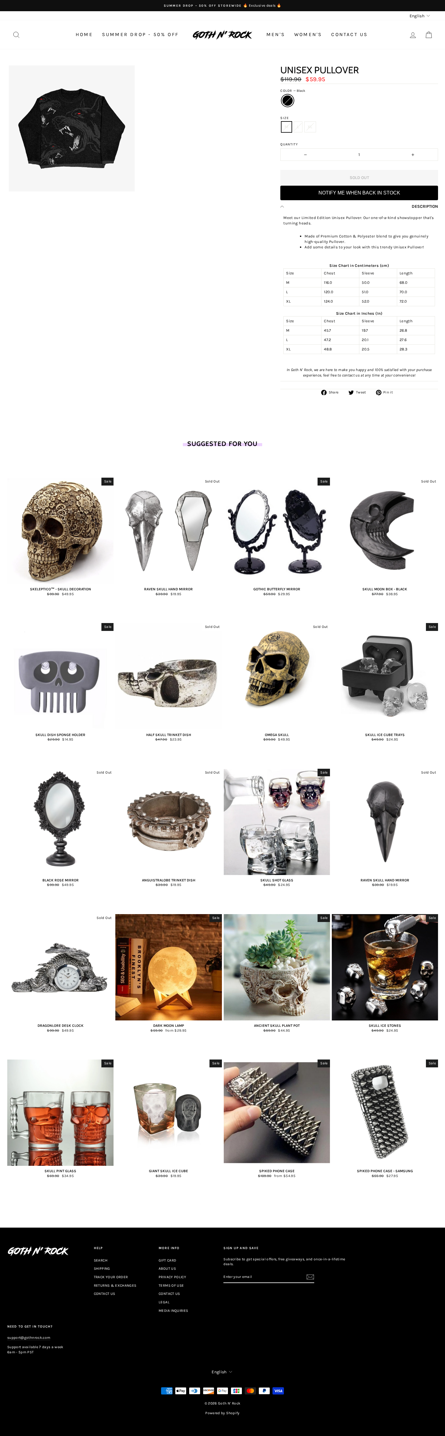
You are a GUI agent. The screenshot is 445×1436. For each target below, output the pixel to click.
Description (425, 206)
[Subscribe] (310, 1277)
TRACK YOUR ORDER (111, 1277)
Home (84, 34)
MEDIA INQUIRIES (173, 1310)
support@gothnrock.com (28, 1337)
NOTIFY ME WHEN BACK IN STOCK (359, 192)
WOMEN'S (308, 34)
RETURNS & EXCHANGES (115, 1285)
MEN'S (275, 34)
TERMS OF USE (171, 1285)
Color (292, 91)
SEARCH (100, 1260)
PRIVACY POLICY (172, 1277)
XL (310, 126)
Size (284, 118)
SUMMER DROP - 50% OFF (140, 34)
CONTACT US (349, 34)
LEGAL (164, 1302)
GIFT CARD (167, 1260)
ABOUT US (167, 1268)
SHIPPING (102, 1268)
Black (288, 101)
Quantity (289, 144)
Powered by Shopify (222, 1413)
